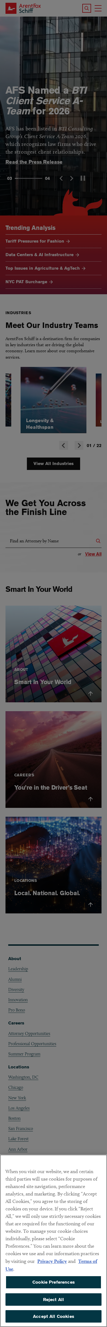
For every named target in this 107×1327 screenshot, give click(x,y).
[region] (53, 1241)
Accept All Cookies (53, 1316)
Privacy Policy (52, 1261)
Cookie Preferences (53, 1282)
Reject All (53, 1299)
